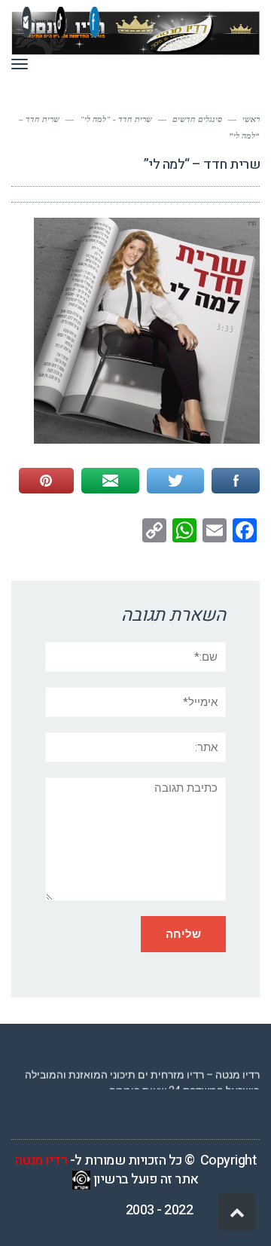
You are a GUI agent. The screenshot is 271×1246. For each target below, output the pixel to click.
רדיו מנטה (41, 1160)
